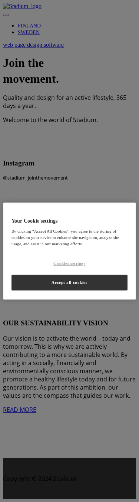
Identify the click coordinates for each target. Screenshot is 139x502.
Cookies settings (69, 263)
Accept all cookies (69, 282)
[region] (69, 251)
